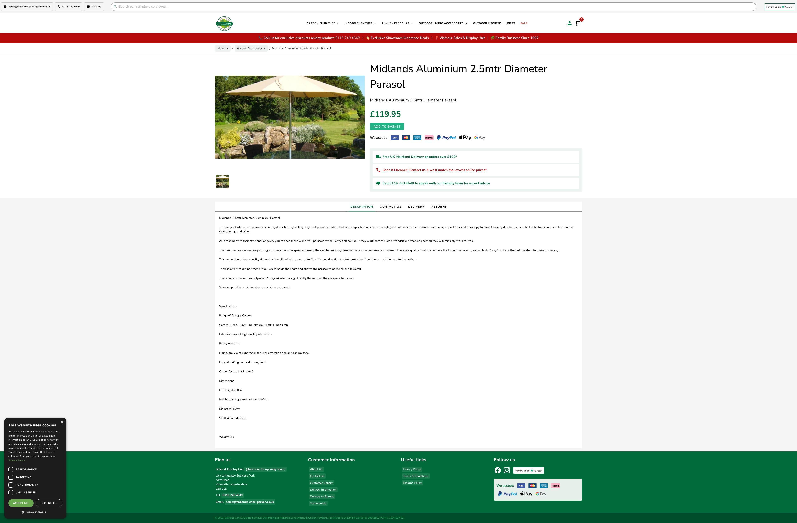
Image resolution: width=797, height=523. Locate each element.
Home (221, 48)
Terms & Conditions (416, 476)
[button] (35, 512)
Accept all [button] (21, 503)
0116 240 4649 (71, 6)
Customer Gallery (321, 483)
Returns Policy (412, 483)
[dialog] (35, 468)
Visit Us (96, 6)
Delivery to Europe (322, 497)
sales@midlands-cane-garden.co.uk (29, 6)
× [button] (61, 422)
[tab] (361, 207)
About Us (316, 469)
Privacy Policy (412, 469)
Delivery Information (323, 490)
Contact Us (317, 476)
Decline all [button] (49, 503)
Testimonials (318, 503)
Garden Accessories (250, 48)
